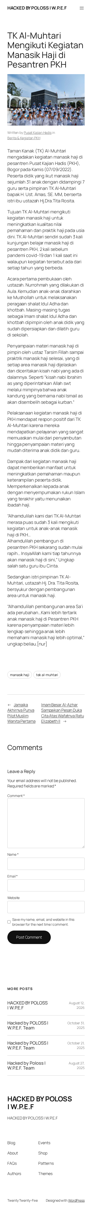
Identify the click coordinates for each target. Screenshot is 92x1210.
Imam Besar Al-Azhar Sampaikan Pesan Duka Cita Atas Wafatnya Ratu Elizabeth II (62, 713)
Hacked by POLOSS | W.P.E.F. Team (27, 1025)
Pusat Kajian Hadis (38, 132)
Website (13, 897)
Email (12, 876)
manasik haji (19, 674)
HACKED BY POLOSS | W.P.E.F (36, 8)
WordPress (76, 1200)
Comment (16, 795)
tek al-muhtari (47, 674)
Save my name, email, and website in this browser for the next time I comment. (43, 922)
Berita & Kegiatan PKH (23, 138)
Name (12, 854)
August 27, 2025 (77, 1065)
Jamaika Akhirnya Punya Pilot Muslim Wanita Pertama (21, 713)
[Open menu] (82, 8)
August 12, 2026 (77, 1005)
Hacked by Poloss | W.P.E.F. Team (26, 1065)
